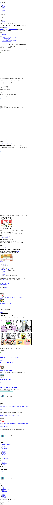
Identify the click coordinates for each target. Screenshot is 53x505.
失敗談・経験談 (4, 491)
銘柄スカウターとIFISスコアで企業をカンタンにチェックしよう (11, 143)
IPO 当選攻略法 (4, 264)
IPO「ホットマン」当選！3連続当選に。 (7, 362)
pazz (3, 288)
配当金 (4, 446)
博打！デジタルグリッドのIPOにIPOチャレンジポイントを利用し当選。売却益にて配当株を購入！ (15, 406)
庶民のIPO (17, 251)
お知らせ (4, 454)
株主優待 (3, 487)
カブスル (4, 279)
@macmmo (1, 312)
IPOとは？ (3, 33)
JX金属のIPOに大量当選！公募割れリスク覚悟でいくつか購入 (9, 415)
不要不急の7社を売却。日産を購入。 (6, 370)
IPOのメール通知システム (6, 269)
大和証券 (1, 29)
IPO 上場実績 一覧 (4, 247)
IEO (3, 449)
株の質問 (4, 451)
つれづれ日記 (4, 497)
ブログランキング (4, 463)
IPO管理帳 (3, 274)
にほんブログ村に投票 (3, 284)
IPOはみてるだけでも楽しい (6, 41)
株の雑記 (4, 452)
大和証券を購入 (6, 39)
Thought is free (14, 501)
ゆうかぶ (3, 464)
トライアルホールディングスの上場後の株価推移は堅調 (10, 37)
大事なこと (4, 450)
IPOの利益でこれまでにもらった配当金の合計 (9, 40)
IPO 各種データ (4, 267)
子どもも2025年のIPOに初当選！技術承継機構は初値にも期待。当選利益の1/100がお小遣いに (14, 423)
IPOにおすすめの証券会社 (6, 236)
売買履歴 (3, 21)
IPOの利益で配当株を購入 (6, 38)
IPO (2, 486)
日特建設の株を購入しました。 (5, 379)
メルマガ (3, 493)
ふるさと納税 (4, 496)
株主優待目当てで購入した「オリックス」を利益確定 (9, 357)
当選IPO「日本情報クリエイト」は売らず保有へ (8, 387)
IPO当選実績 (4, 34)
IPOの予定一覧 (4, 271)
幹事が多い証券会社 (5, 237)
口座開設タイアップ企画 (6, 444)
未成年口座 (4, 448)
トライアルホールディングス (13, 29)
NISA (3, 447)
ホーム (3, 20)
